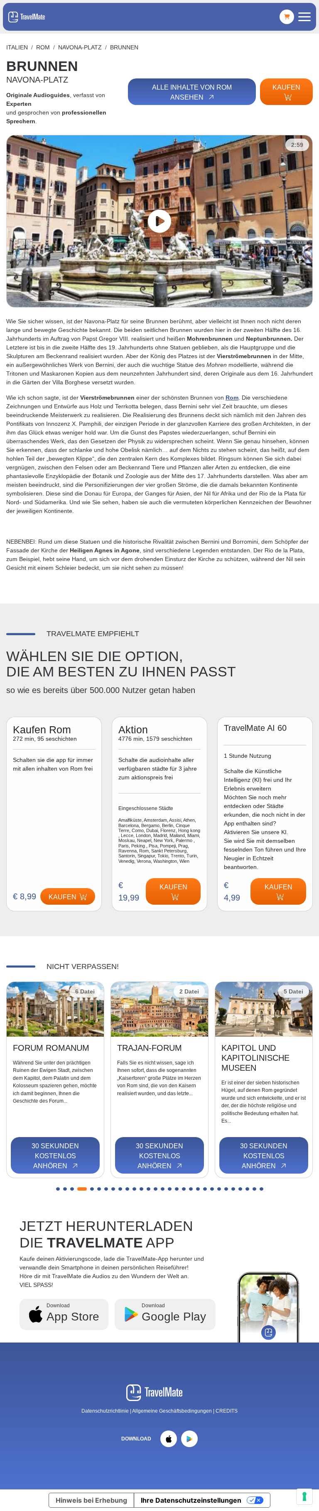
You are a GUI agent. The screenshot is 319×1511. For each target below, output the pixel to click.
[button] (58, 1189)
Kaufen (286, 87)
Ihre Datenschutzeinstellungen (191, 1500)
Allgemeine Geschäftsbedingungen (172, 1411)
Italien (17, 47)
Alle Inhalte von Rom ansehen (192, 92)
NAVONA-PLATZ (80, 47)
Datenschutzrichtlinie (105, 1411)
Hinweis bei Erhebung (91, 1500)
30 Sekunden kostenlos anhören (55, 1155)
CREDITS (227, 1411)
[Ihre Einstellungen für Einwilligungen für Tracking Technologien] (304, 1496)
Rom (43, 47)
